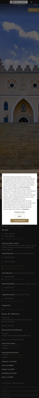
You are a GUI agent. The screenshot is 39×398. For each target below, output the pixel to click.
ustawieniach (25, 209)
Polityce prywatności (24, 187)
